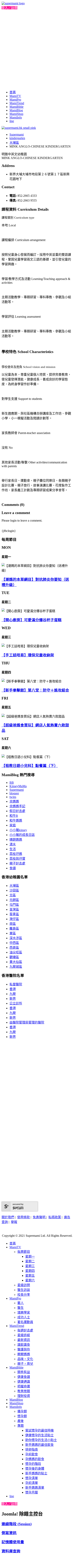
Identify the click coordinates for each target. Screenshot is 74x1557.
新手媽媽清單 (34, 1487)
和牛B (13, 815)
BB (11, 782)
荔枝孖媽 (15, 854)
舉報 (14, 1222)
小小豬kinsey (18, 830)
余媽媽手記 (17, 806)
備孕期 (22, 1411)
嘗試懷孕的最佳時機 (39, 1430)
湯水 (12, 844)
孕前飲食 (31, 1454)
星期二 (30, 1261)
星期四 (30, 1270)
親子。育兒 (25, 1363)
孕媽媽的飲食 (34, 1459)
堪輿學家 (23, 1312)
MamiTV (15, 96)
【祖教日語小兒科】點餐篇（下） (30, 766)
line (11, 121)
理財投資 (23, 1396)
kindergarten (17, 138)
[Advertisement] (37, 49)
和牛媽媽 (15, 820)
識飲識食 (23, 1344)
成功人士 (23, 1317)
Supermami (16, 134)
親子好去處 (17, 863)
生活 (12, 849)
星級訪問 (23, 1285)
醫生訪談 (23, 1290)
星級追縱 (23, 1335)
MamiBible (16, 106)
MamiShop (16, 114)
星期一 (30, 1256)
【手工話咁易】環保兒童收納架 (28, 655)
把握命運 (23, 1386)
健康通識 (23, 1381)
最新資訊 (23, 1340)
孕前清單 (31, 1483)
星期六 (30, 1280)
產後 (20, 1421)
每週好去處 (25, 1330)
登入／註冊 (9, 8)
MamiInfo (15, 117)
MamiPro (15, 99)
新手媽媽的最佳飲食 (39, 1444)
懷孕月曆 (31, 1492)
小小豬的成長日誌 (22, 834)
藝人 (20, 1303)
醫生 (20, 1307)
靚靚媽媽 (23, 1354)
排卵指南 (31, 1449)
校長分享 (23, 1294)
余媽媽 (14, 801)
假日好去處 (17, 811)
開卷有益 (23, 1372)
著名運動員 (25, 1322)
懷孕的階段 (33, 1463)
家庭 (12, 825)
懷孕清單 (31, 1478)
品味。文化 (25, 1359)
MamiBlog (16, 110)
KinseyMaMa (18, 786)
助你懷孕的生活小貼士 (41, 1440)
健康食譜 (23, 1377)
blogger (14, 793)
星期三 (30, 1266)
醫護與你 (23, 1349)
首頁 (12, 92)
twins (12, 797)
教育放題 (23, 1391)
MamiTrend (16, 103)
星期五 (30, 1275)
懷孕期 (22, 1416)
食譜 (12, 868)
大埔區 (14, 142)
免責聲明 (39, 1217)
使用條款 (23, 1217)
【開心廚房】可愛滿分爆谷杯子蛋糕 (32, 620)
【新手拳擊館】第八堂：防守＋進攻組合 (35, 690)
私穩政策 (54, 1217)
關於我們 (8, 1217)
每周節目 (23, 1251)
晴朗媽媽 (15, 839)
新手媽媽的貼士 (36, 1473)
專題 (20, 1425)
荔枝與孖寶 (17, 858)
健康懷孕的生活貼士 (39, 1435)
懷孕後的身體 (34, 1468)
